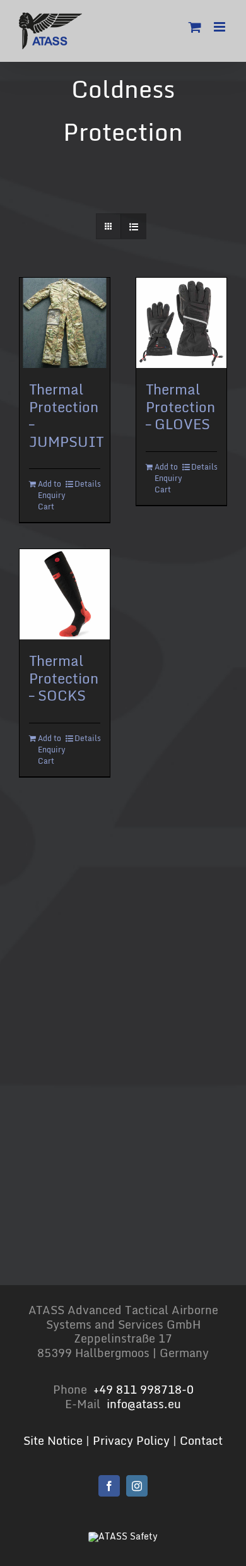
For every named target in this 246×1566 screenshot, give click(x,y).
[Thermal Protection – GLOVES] (181, 323)
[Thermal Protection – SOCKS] (65, 594)
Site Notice (53, 1440)
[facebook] (109, 1486)
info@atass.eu (144, 1403)
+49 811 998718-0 (143, 1389)
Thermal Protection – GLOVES (180, 406)
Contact (201, 1440)
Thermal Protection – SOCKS (63, 678)
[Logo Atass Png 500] (123, 1536)
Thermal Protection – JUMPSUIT (66, 415)
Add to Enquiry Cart (51, 495)
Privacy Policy (131, 1440)
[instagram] (137, 1486)
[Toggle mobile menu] (220, 26)
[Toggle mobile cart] (195, 26)
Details (87, 484)
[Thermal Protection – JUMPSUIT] (65, 323)
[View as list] (133, 226)
